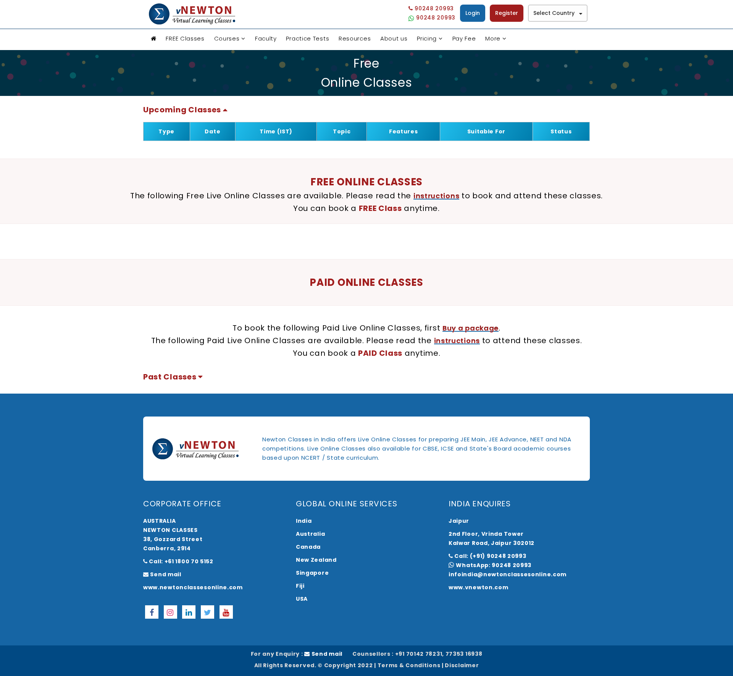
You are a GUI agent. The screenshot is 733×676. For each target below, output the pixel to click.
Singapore (312, 573)
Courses (227, 38)
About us (394, 38)
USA (302, 599)
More (493, 38)
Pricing (427, 38)
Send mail (165, 574)
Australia (310, 534)
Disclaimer (462, 665)
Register (506, 13)
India (304, 521)
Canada (308, 547)
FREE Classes (185, 38)
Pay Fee (464, 38)
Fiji (300, 586)
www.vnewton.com (479, 587)
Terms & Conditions (409, 665)
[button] (185, 109)
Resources (355, 38)
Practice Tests (307, 38)
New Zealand (316, 560)
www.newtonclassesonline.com (193, 587)
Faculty (266, 38)
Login (472, 13)
